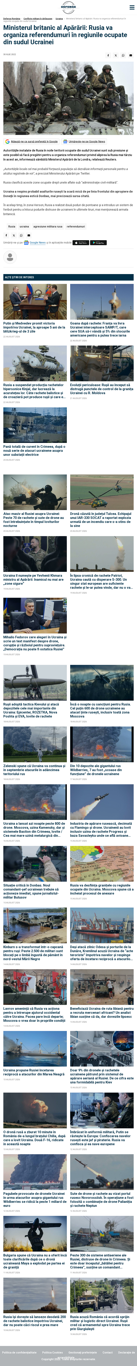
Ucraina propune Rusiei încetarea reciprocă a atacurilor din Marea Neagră (33, 1072)
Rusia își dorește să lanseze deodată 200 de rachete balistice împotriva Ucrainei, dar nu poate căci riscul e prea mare (34, 1321)
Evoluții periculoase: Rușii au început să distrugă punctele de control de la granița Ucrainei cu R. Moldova (101, 389)
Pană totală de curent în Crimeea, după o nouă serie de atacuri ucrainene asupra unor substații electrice (34, 451)
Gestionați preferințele (82, 1352)
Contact (108, 1352)
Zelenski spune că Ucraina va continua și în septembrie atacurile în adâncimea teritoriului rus (34, 770)
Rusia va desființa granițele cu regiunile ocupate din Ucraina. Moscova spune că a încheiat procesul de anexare (102, 889)
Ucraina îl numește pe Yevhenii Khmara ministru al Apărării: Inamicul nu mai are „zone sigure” (33, 580)
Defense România (11, 19)
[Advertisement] (102, 439)
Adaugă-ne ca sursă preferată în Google (34, 141)
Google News (38, 242)
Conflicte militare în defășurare (38, 19)
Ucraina (59, 19)
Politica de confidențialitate (19, 1352)
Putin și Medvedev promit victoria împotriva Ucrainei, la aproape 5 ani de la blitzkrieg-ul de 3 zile (34, 327)
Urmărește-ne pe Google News (87, 141)
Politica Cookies (52, 1352)
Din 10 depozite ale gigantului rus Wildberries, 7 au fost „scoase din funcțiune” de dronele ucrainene (96, 770)
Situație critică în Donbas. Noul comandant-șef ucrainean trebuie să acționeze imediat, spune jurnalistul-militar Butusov (31, 891)
